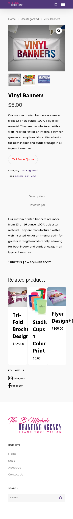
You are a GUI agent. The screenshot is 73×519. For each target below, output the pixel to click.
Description (37, 196)
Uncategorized (30, 19)
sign (27, 176)
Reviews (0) (36, 205)
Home (12, 19)
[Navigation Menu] (63, 4)
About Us (14, 467)
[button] (59, 31)
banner (19, 176)
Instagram (19, 378)
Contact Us (15, 474)
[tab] (36, 196)
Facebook (17, 385)
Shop (11, 460)
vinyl (33, 176)
